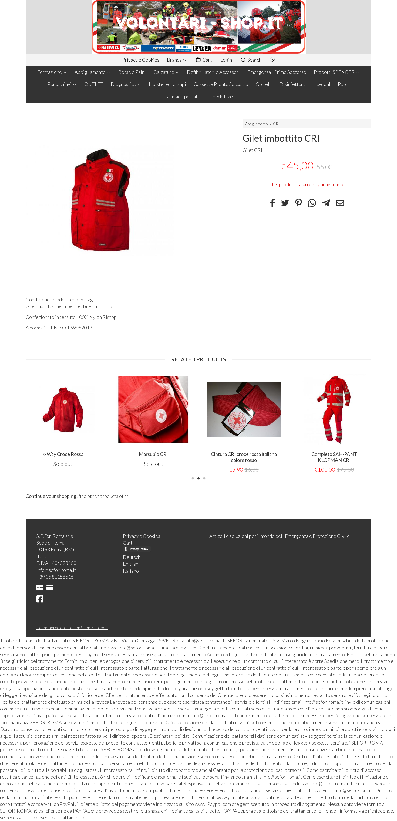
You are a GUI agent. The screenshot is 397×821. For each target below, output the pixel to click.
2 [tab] (198, 478)
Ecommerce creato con (72, 627)
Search (254, 60)
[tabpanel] (79, 422)
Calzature (164, 72)
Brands (175, 60)
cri (127, 496)
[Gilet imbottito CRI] (125, 201)
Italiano (131, 571)
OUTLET (93, 84)
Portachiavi (60, 84)
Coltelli (264, 84)
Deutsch (131, 557)
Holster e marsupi (167, 84)
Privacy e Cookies (140, 60)
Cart (206, 60)
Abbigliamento (90, 72)
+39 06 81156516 (54, 577)
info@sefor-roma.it (56, 570)
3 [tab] (204, 478)
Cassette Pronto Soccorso (221, 84)
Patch (344, 84)
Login (226, 60)
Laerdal (322, 84)
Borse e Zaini (132, 72)
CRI (276, 123)
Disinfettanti (293, 84)
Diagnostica (124, 84)
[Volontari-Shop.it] (198, 27)
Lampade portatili (183, 96)
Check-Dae (221, 96)
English (130, 564)
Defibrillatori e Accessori (213, 72)
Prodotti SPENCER (334, 72)
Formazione (50, 72)
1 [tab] (193, 478)
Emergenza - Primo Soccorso (276, 72)
